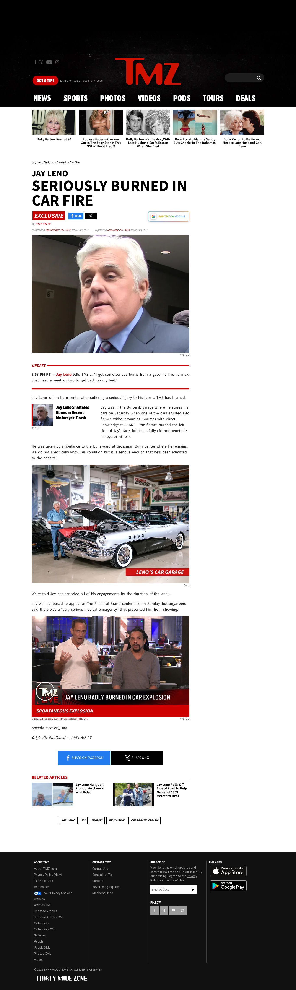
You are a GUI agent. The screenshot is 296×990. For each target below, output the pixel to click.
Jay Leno (68, 820)
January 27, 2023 (118, 230)
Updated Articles (45, 911)
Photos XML (42, 953)
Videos (149, 98)
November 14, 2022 (58, 230)
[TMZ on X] (42, 62)
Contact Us (100, 868)
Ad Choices (42, 887)
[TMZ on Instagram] (57, 62)
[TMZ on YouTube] (173, 910)
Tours (213, 98)
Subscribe (193, 889)
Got (45, 81)
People (39, 941)
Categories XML (45, 929)
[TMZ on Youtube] (49, 62)
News (42, 98)
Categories (41, 923)
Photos (112, 98)
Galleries (40, 935)
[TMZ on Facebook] (35, 62)
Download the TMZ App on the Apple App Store (228, 871)
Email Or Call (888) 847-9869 (81, 81)
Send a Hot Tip (102, 874)
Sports (75, 98)
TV (83, 820)
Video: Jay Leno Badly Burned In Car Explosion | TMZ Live (60, 718)
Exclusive (116, 820)
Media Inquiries (102, 893)
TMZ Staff (43, 224)
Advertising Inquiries (106, 887)
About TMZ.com (45, 868)
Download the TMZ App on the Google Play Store (228, 885)
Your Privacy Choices (57, 893)
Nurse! (96, 820)
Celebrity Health (144, 820)
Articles (39, 899)
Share (87, 757)
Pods (181, 98)
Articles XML (43, 905)
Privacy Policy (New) (48, 874)
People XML (42, 947)
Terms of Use (43, 881)
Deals (245, 98)
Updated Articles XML (49, 917)
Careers (97, 881)
